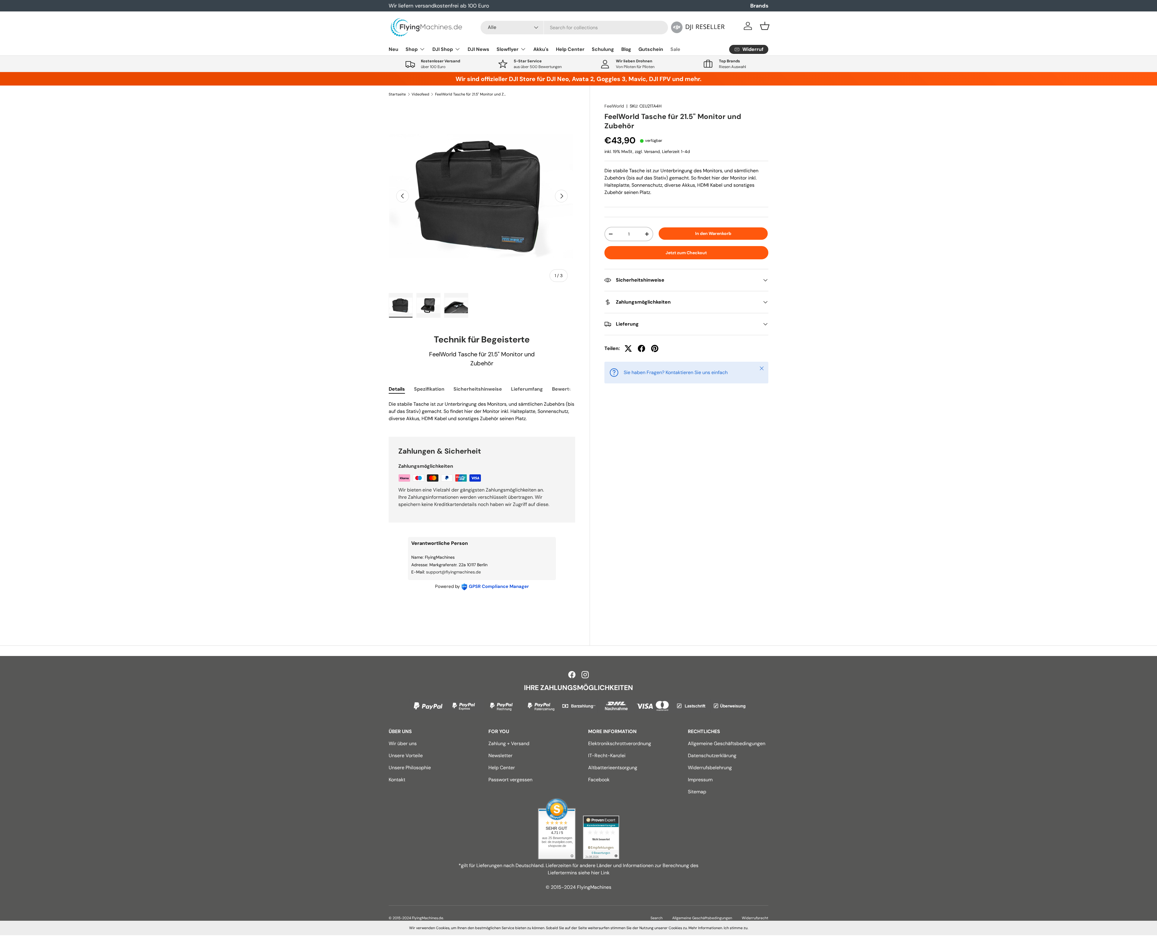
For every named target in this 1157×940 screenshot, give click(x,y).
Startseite (397, 94)
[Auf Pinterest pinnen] (654, 348)
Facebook (599, 779)
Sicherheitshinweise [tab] (477, 389)
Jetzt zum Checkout (686, 252)
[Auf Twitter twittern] (628, 348)
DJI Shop (442, 49)
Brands (759, 5)
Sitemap (697, 792)
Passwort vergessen (510, 779)
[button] (764, 26)
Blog (626, 49)
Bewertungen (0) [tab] (572, 389)
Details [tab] (397, 389)
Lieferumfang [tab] (527, 389)
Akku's (541, 49)
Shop (412, 49)
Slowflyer (508, 49)
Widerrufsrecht (755, 918)
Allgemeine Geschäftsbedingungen (726, 743)
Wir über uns (403, 743)
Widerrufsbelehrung (710, 767)
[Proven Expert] (601, 837)
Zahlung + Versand (508, 743)
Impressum (700, 779)
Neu (393, 49)
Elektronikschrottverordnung (619, 743)
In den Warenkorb (713, 233)
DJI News (478, 49)
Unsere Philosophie (410, 767)
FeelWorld (614, 106)
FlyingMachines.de (427, 918)
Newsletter (500, 755)
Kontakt (397, 779)
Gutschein (650, 49)
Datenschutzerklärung (712, 755)
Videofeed (420, 94)
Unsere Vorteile (406, 755)
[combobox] (574, 27)
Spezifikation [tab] (429, 389)
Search (657, 918)
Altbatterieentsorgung (612, 767)
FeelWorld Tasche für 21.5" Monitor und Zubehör (471, 94)
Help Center (570, 49)
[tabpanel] (482, 411)
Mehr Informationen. (705, 928)
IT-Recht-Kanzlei (607, 755)
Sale (675, 49)
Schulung (603, 49)
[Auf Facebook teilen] (641, 348)
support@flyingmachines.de (453, 572)
